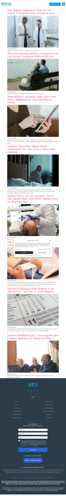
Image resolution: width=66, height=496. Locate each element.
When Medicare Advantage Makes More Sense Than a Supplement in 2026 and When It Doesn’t (31, 99)
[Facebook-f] (28, 391)
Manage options (42, 252)
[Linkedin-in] (34, 391)
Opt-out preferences (29, 255)
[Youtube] (38, 391)
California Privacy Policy (49, 411)
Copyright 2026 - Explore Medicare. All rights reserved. (33, 477)
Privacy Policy (49, 401)
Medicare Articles (16, 417)
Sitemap (49, 417)
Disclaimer (49, 414)
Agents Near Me (17, 411)
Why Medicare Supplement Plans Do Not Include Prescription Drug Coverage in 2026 (30, 12)
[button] (50, 240)
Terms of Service (49, 405)
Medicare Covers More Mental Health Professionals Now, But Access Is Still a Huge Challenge (31, 149)
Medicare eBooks (17, 414)
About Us (17, 405)
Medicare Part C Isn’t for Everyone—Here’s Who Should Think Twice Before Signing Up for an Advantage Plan (32, 198)
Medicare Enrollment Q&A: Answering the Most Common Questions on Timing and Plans (32, 337)
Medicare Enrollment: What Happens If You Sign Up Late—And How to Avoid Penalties (30, 290)
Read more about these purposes (44, 249)
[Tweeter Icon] (31, 391)
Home (16, 401)
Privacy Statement (37, 255)
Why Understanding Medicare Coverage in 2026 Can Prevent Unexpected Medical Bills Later (32, 55)
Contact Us (17, 408)
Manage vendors (18, 249)
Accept (24, 252)
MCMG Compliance (49, 408)
